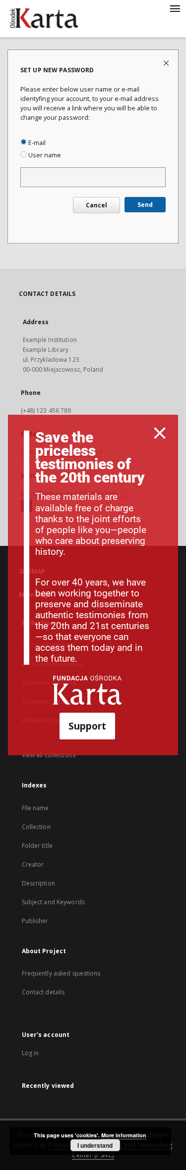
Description (38, 883)
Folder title (37, 845)
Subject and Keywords (53, 902)
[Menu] (175, 8)
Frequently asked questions (61, 973)
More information (123, 1135)
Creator (33, 864)
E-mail (36, 143)
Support (87, 725)
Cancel (96, 205)
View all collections (48, 755)
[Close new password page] (167, 62)
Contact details (43, 992)
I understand (95, 1145)
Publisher (35, 921)
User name (44, 155)
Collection (36, 827)
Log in (30, 1053)
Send (145, 204)
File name (35, 808)
